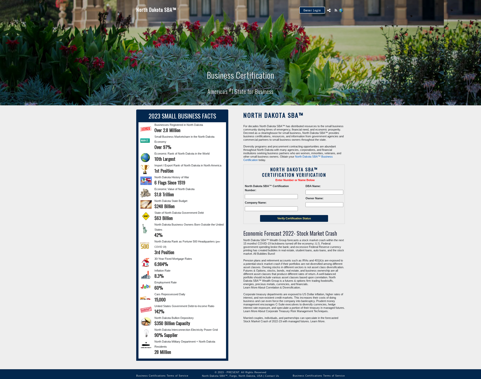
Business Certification (193, 10)
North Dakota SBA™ (156, 10)
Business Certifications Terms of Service (162, 375)
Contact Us (272, 375)
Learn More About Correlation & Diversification (271, 287)
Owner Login (312, 10)
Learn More (317, 321)
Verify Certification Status (232, 10)
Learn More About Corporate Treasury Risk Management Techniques (285, 311)
